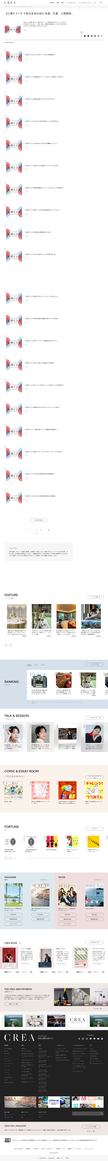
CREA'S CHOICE (8, 1077)
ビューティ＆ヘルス (8, 1063)
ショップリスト (13, 923)
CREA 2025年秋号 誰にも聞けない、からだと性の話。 (45, 1066)
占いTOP (94, 828)
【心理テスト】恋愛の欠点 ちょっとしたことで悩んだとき (41, 296)
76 (48, 530)
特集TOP (40, 1048)
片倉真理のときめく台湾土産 (28, 1053)
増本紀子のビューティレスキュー (28, 1083)
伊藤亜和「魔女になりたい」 (79, 1051)
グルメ (5, 1056)
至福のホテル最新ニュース (27, 1062)
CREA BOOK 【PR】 (8, 1117)
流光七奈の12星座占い (94, 1053)
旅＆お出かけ (7, 1053)
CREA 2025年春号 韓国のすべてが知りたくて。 (45, 1075)
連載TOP (23, 1048)
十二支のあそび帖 (76, 1058)
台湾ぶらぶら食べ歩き (26, 1051)
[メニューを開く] (100, 2)
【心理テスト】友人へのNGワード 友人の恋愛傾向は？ (40, 55)
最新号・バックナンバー (9, 1114)
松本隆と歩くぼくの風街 (61, 1057)
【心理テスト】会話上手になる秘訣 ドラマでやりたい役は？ (42, 165)
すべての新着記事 (8, 1048)
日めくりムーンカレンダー (95, 1061)
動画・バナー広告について (47, 1148)
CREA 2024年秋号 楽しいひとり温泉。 (43, 1083)
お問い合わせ (36, 1148)
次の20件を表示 (39, 520)
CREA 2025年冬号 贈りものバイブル (42, 1079)
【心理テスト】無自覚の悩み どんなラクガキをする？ (40, 99)
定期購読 (69, 1148)
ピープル (23, 1114)
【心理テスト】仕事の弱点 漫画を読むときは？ (38, 232)
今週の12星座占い (93, 1056)
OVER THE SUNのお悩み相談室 (62, 1060)
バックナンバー (44, 880)
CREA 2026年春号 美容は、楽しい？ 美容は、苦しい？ (45, 1057)
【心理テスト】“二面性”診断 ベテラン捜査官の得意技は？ (41, 429)
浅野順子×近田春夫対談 (61, 1055)
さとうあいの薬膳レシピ (27, 1069)
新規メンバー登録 (13, 1004)
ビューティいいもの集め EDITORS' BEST (27, 1075)
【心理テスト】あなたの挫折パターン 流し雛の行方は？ (40, 254)
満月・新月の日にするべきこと (96, 1063)
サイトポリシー (78, 1148)
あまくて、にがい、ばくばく (79, 1063)
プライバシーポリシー (89, 1148)
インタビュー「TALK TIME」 (79, 1061)
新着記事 (52, 2)
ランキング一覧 (94, 664)
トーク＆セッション (71, 2)
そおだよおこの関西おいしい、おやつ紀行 (28, 1066)
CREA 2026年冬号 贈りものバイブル (42, 1061)
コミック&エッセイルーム (85, 2)
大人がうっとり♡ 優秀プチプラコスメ (28, 1078)
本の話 (67, 1158)
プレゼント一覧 (98, 1008)
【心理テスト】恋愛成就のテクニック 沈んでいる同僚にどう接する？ (44, 77)
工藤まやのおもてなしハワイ (28, 1060)
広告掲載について (59, 1148)
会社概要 (27, 1148)
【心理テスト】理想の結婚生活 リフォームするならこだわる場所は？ (44, 188)
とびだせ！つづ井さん (77, 1056)
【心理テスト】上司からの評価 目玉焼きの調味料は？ (40, 474)
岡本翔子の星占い (93, 1051)
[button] (6, 645)
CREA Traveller (42, 1158)
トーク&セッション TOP (95, 717)
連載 (58, 2)
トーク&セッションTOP (61, 1048)
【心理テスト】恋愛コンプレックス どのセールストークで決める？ (44, 452)
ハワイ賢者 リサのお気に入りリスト (28, 1057)
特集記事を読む (13, 919)
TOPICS (6, 1080)
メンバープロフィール (43, 1114)
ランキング (6, 1070)
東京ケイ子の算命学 (94, 1058)
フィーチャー (7, 1075)
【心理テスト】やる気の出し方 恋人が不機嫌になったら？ (41, 143)
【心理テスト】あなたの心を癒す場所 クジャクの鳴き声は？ (42, 121)
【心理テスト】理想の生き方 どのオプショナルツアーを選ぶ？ (42, 407)
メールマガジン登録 (91, 1126)
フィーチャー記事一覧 (94, 597)
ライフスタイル (7, 1061)
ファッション (7, 1066)
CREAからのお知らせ (9, 1082)
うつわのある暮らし (26, 1071)
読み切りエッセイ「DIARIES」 (79, 1053)
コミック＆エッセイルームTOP (94, 776)
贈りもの (6, 1051)
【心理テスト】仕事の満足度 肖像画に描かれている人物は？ (42, 318)
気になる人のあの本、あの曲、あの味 (62, 1052)
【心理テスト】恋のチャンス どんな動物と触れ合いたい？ (41, 341)
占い (95, 2)
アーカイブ (6, 1072)
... (32, 530)
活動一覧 (40, 1117)
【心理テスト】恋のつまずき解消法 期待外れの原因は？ (40, 496)
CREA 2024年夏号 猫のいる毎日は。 (42, 1087)
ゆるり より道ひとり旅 (77, 1071)
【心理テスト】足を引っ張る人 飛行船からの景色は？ (40, 363)
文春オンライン (60, 1158)
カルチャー (6, 1058)
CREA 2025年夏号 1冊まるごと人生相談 (43, 1071)
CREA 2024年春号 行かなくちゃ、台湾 (43, 1091)
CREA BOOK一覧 (94, 942)
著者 (22, 1117)
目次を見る (13, 914)
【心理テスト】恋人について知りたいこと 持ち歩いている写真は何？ (44, 385)
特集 (62, 2)
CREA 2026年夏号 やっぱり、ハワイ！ (43, 1052)
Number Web (51, 1158)
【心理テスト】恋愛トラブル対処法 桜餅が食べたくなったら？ (42, 210)
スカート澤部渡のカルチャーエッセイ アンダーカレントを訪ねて (79, 1068)
